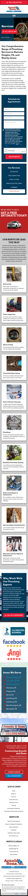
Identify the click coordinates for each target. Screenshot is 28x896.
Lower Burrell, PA (12, 681)
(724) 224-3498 (10, 873)
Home (2, 37)
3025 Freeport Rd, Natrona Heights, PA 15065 (14, 876)
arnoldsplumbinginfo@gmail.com (14, 878)
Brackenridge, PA (12, 684)
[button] (14, 2)
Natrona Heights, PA (13, 677)
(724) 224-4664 (18, 873)
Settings (16, 893)
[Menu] (14, 15)
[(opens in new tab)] (14, 631)
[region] (14, 889)
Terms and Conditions (10, 144)
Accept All (23, 893)
